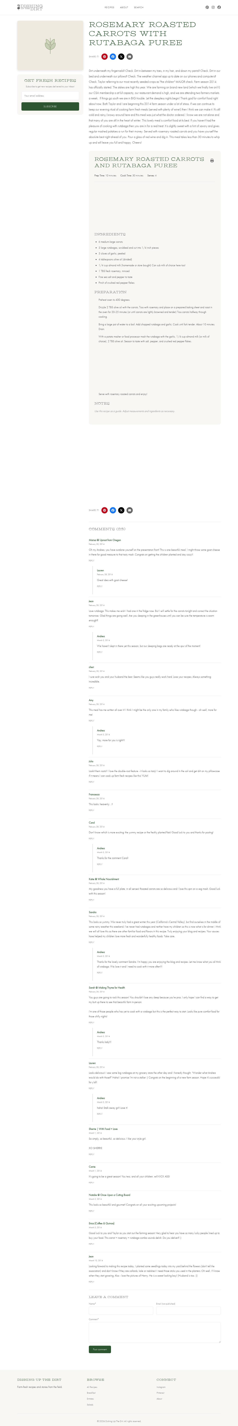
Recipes (109, 7)
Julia (91, 761)
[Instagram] (213, 7)
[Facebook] (219, 7)
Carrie (92, 1167)
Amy (91, 700)
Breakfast (91, 1392)
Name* (92, 1303)
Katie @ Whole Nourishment (104, 879)
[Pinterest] (207, 7)
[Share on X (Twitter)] (121, 56)
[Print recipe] (212, 160)
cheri (91, 667)
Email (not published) (165, 1303)
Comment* (94, 1319)
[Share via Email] (129, 56)
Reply (91, 560)
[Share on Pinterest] (104, 56)
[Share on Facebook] (113, 56)
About (124, 7)
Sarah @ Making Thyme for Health (107, 987)
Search (139, 7)
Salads (90, 1404)
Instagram (161, 1387)
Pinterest (160, 1392)
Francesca (94, 794)
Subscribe (50, 106)
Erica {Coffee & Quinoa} (101, 1223)
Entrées (90, 1398)
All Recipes (92, 1387)
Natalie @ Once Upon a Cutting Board (109, 1195)
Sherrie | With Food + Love (103, 1129)
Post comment (100, 1349)
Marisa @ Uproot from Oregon (105, 540)
